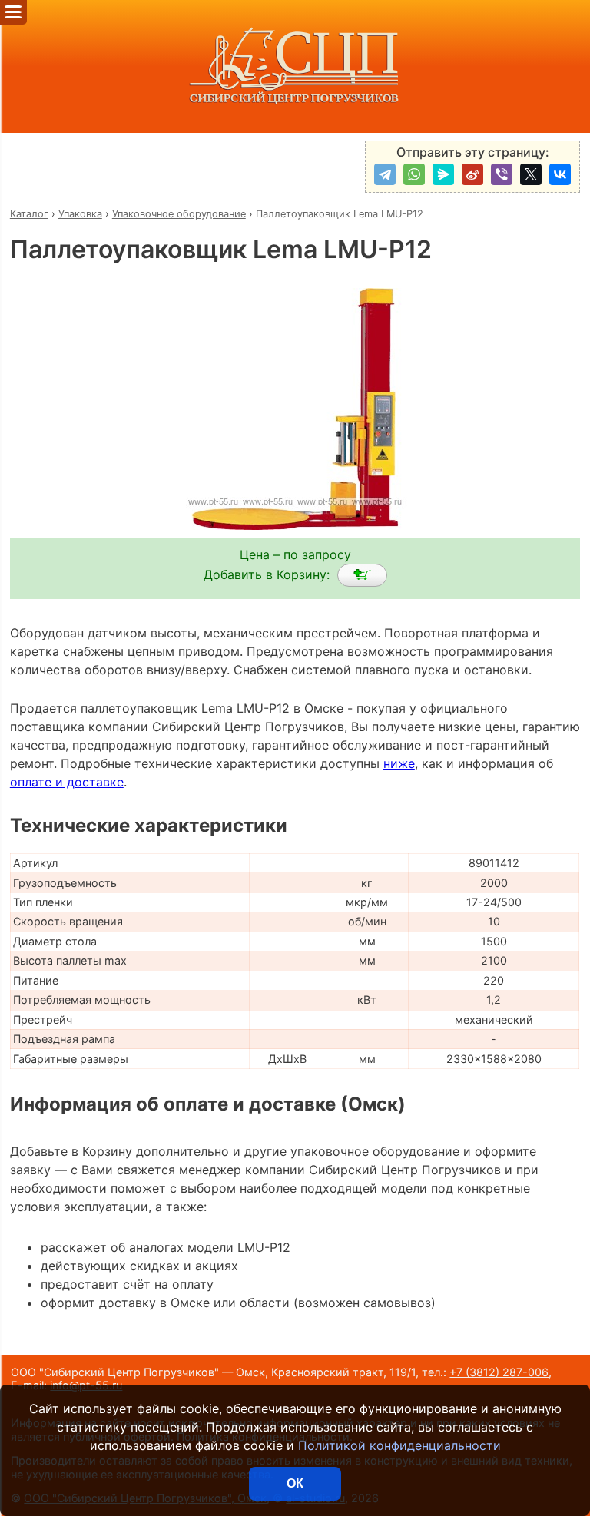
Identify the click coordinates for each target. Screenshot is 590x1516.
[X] (531, 174)
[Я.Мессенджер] (443, 174)
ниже (399, 763)
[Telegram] (385, 174)
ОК (295, 1483)
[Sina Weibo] (472, 174)
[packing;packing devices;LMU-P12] (362, 575)
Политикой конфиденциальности (399, 1445)
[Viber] (502, 174)
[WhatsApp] (414, 174)
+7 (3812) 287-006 (499, 1372)
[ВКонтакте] (560, 174)
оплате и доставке (67, 781)
